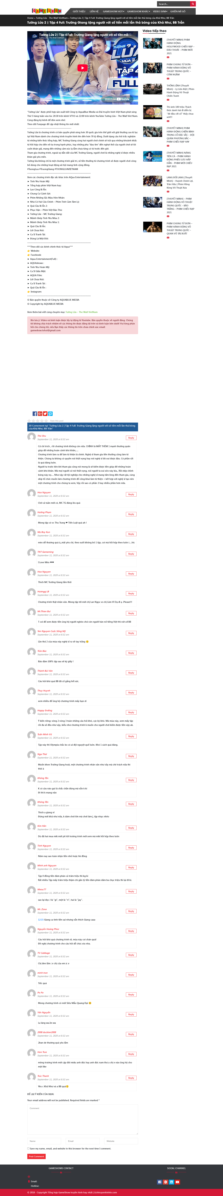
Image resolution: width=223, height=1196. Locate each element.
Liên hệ (94, 11)
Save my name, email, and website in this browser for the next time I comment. (70, 1148)
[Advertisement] (82, 373)
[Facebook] (159, 1182)
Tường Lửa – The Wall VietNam (82, 311)
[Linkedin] (171, 1182)
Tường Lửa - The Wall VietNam (52, 17)
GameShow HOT (113, 11)
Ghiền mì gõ (177, 11)
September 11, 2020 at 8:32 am (53, 439)
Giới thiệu (79, 11)
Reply (131, 437)
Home (30, 17)
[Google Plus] (165, 1182)
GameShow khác (138, 11)
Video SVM (159, 11)
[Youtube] (177, 1182)
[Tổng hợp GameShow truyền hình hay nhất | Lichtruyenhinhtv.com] (46, 10)
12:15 (41, 919)
